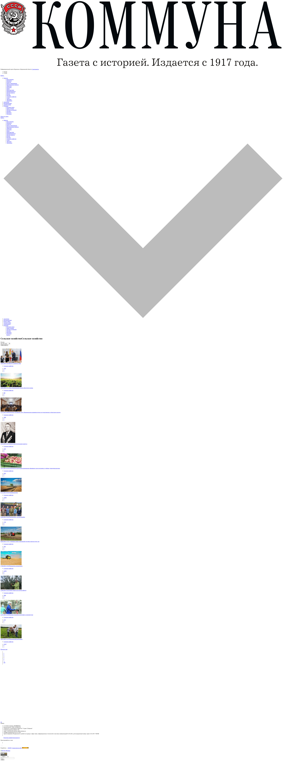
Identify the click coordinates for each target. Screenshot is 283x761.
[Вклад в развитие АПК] (141, 356)
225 (4, 662)
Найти (2, 759)
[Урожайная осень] (141, 485)
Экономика (9, 100)
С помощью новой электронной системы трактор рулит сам (24, 541)
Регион (8, 94)
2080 (5, 595)
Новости (6, 120)
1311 (5, 619)
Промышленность (11, 91)
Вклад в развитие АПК (15, 363)
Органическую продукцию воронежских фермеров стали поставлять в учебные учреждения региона (34, 468)
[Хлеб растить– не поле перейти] (141, 509)
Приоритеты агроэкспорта (15, 566)
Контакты (8, 112)
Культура (8, 82)
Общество (9, 86)
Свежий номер (7, 104)
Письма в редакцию (11, 110)
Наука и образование (11, 83)
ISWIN (9, 748)
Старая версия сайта (17, 748)
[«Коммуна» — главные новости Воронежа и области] (141, 68)
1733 (5, 522)
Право (8, 88)
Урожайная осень (13, 492)
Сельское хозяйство (11, 96)
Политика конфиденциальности (12, 737)
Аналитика (6, 102)
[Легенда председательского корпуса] (141, 432)
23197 (5, 644)
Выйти (8, 335)
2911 (5, 546)
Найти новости (4, 345)
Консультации (10, 79)
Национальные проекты (12, 84)
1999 (5, 417)
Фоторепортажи (8, 103)
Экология (8, 99)
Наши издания (10, 108)
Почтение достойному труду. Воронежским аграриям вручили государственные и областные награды (35, 412)
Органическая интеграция (15, 639)
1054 (5, 368)
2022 (5, 473)
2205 (5, 449)
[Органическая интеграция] (141, 631)
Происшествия (10, 90)
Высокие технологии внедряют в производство (21, 614)
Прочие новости (10, 92)
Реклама (8, 95)
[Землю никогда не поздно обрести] (141, 583)
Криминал (9, 80)
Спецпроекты (7, 324)
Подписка (8, 114)
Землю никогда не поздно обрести (17, 590)
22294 (5, 571)
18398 (5, 497)
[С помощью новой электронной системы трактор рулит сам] (141, 534)
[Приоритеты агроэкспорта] (141, 558)
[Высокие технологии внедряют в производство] (141, 607)
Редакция (6, 325)
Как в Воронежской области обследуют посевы (21, 388)
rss (1, 722)
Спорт (8, 98)
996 (4, 393)
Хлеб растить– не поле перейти (17, 517)
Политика (8, 87)
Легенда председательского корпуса (18, 444)
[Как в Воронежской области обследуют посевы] (141, 380)
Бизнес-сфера (7, 321)
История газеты (10, 107)
